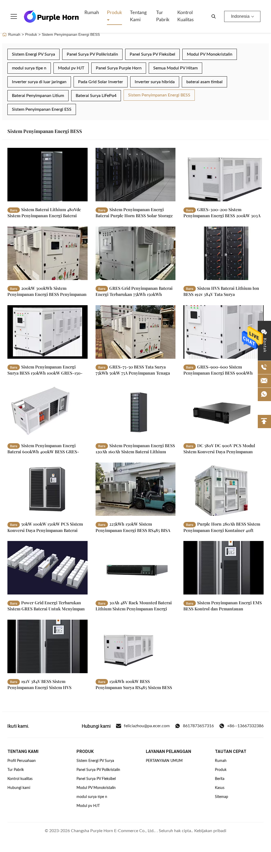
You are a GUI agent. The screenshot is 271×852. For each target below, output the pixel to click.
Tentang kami (138, 16)
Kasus (219, 788)
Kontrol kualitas (185, 16)
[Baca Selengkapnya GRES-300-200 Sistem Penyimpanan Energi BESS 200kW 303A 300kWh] (223, 174)
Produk (114, 12)
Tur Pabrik (162, 16)
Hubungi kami (18, 788)
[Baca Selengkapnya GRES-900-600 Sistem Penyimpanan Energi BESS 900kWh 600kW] (223, 332)
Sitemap (221, 797)
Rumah (91, 12)
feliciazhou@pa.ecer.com (147, 726)
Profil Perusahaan (21, 761)
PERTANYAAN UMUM (164, 761)
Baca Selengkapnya (60, 197)
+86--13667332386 (245, 726)
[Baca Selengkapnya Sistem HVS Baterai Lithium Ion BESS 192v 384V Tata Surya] (223, 253)
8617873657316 (198, 726)
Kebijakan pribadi (210, 831)
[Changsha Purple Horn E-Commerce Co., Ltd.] (51, 16)
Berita (219, 779)
